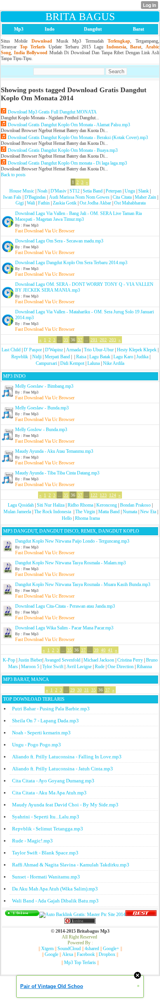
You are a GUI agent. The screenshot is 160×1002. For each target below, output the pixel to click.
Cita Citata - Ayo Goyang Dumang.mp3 (53, 781)
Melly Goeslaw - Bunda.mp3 (42, 408)
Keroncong (106, 505)
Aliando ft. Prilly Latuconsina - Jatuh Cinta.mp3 (62, 769)
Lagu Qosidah (21, 505)
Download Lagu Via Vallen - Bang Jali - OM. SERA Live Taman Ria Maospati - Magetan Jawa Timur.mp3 (78, 216)
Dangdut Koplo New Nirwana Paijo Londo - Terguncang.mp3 (72, 541)
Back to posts (13, 174)
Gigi (20, 203)
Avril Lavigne (79, 666)
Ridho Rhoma (80, 505)
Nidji (37, 356)
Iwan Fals (12, 197)
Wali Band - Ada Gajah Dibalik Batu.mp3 (55, 901)
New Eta (148, 511)
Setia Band (93, 191)
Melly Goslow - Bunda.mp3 (41, 429)
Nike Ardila (113, 363)
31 (86, 689)
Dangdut (93, 29)
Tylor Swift (52, 666)
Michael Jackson (98, 660)
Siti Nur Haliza (50, 505)
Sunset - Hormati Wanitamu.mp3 (46, 877)
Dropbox (107, 954)
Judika (142, 356)
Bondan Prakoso (135, 505)
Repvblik (19, 356)
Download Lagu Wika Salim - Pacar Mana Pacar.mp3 (64, 628)
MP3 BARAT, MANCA (26, 679)
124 (112, 495)
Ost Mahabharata (130, 203)
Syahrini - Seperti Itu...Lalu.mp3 (45, 817)
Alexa (67, 954)
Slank (143, 191)
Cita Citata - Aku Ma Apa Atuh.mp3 (49, 793)
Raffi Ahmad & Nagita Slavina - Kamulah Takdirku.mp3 (70, 865)
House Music (21, 191)
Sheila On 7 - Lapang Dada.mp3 (45, 721)
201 (93, 339)
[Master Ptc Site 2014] (82, 914)
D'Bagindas (35, 197)
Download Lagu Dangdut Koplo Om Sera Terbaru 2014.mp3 (71, 262)
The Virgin (85, 511)
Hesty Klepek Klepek (137, 349)
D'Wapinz (54, 349)
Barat (138, 29)
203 (112, 339)
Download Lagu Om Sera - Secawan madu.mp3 (59, 241)
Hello (67, 518)
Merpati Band (57, 356)
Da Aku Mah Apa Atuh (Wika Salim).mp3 (55, 889)
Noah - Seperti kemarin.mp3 (41, 733)
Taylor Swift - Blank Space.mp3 (45, 853)
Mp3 (18, 29)
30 (79, 689)
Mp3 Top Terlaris (80, 962)
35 (66, 339)
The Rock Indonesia (53, 511)
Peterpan (114, 191)
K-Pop (9, 660)
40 (103, 650)
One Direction (121, 666)
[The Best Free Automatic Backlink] (141, 914)
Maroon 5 (30, 666)
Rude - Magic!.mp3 (32, 841)
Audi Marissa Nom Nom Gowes (79, 197)
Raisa (81, 356)
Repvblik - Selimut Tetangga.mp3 (47, 829)
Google (51, 954)
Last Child (11, 349)
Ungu (130, 191)
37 (80, 339)
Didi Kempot (72, 363)
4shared (92, 948)
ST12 (75, 191)
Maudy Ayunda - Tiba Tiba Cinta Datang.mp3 (57, 473)
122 (93, 495)
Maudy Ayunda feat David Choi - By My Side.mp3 (65, 805)
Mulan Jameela (17, 511)
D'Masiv (58, 191)
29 (72, 689)
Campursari (46, 363)
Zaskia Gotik (65, 203)
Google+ (111, 948)
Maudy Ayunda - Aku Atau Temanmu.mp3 (54, 451)
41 (110, 650)
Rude (99, 666)
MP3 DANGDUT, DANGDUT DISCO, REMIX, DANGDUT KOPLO (71, 531)
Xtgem (47, 948)
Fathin (44, 203)
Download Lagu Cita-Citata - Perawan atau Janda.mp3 (65, 606)
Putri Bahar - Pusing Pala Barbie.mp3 (51, 709)
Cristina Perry (130, 660)
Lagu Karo (123, 356)
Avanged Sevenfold (62, 660)
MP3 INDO (14, 376)
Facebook (86, 954)
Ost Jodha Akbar (95, 203)
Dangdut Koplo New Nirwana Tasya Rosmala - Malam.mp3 (70, 562)
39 (96, 650)
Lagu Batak (99, 356)
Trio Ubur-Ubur (99, 349)
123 (103, 495)
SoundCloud (69, 948)
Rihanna (144, 666)
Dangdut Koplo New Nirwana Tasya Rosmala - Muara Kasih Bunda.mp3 (82, 584)
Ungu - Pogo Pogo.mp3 (36, 745)
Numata (130, 511)
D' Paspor (33, 349)
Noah (42, 191)
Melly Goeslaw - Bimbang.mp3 (44, 386)
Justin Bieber (30, 660)
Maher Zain (145, 197)
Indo (49, 29)
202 (103, 339)
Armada (73, 349)
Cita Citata (122, 197)
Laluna (93, 363)
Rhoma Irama (87, 518)
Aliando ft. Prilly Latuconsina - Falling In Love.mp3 (67, 757)
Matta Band (109, 511)
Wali (31, 203)
